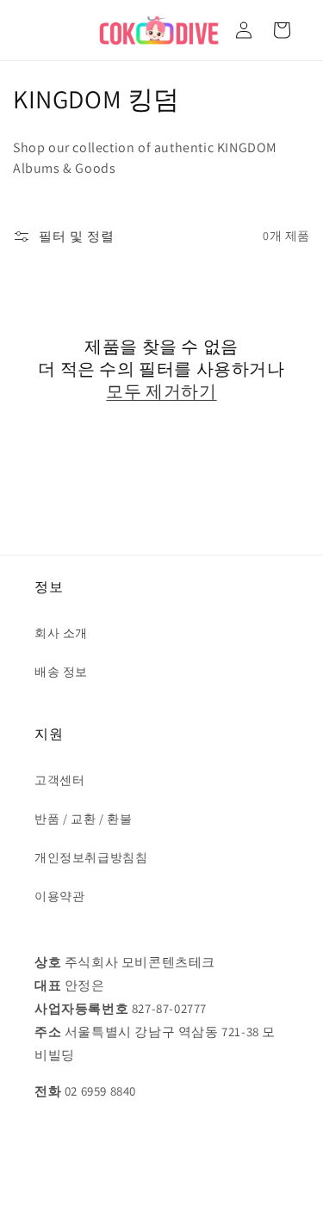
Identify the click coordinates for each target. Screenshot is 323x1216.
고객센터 (59, 780)
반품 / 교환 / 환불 (83, 818)
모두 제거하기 (161, 391)
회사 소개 (61, 633)
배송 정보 (61, 671)
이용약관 (59, 896)
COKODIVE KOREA (178, 1201)
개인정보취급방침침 (90, 857)
